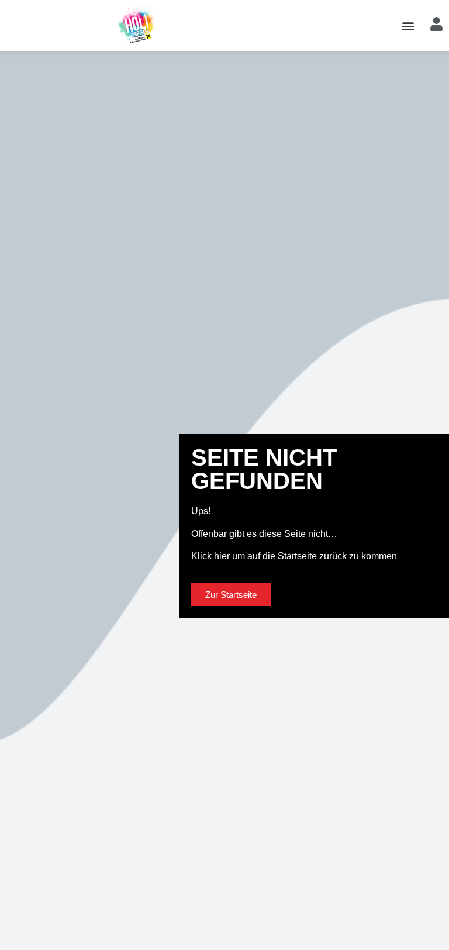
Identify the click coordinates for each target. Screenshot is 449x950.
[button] (407, 25)
